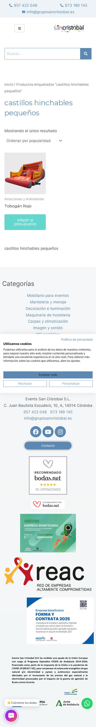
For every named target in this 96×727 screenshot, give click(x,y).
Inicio (8, 84)
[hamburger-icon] (20, 28)
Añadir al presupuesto (25, 222)
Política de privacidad (77, 339)
